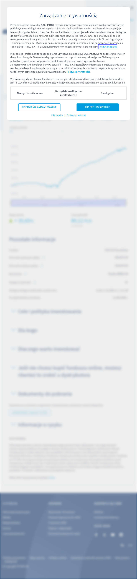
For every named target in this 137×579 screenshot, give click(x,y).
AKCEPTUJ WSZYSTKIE (97, 107)
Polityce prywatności (78, 71)
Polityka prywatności (76, 115)
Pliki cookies (57, 115)
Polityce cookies (108, 46)
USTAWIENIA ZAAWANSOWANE (39, 107)
